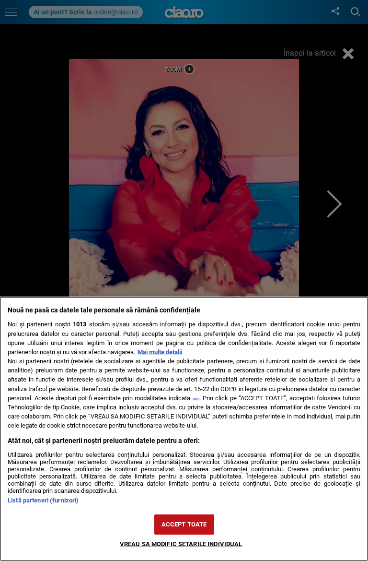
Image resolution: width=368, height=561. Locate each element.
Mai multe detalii (160, 352)
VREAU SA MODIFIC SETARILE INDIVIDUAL (181, 544)
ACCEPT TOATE (184, 524)
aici (196, 398)
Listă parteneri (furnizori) (43, 500)
